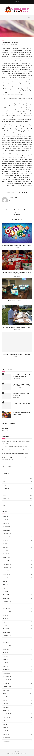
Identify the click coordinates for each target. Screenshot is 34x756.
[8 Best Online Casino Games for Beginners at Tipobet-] (6, 377)
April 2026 (5, 520)
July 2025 (5, 543)
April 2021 (5, 703)
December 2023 (7, 601)
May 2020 (5, 727)
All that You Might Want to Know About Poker (22, 394)
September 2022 (7, 645)
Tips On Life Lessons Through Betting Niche (21, 413)
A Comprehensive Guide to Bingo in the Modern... (17, 245)
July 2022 (5, 652)
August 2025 (6, 540)
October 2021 (6, 683)
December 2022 (7, 635)
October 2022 (6, 642)
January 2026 (6, 530)
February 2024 (6, 598)
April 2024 (5, 591)
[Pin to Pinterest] (24, 192)
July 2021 (5, 693)
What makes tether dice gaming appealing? (12, 449)
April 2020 (5, 731)
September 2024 (7, 574)
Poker (17, 502)
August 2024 (6, 577)
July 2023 (5, 618)
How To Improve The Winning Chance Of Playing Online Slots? (22, 385)
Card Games (17, 488)
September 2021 (7, 686)
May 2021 (5, 700)
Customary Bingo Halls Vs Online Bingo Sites (17, 354)
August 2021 (6, 690)
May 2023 (5, 622)
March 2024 (6, 594)
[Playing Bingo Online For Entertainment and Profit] (17, 260)
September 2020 (7, 717)
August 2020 (6, 720)
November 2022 (7, 639)
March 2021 (6, 707)
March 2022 (6, 666)
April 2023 (5, 625)
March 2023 (6, 628)
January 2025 (6, 560)
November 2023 (7, 605)
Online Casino (17, 498)
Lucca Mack (5, 44)
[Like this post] (19, 192)
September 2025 (7, 537)
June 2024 (5, 584)
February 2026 (6, 526)
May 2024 (5, 588)
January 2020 (6, 741)
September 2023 (7, 611)
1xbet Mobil (5, 428)
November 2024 (7, 567)
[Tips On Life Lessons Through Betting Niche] (6, 415)
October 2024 (6, 571)
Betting (17, 478)
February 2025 (6, 557)
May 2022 (5, 659)
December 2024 (7, 564)
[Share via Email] (26, 192)
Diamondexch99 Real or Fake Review (11, 446)
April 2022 (5, 663)
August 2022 (6, 649)
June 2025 (5, 547)
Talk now (17, 1)
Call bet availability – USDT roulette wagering (13, 453)
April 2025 (5, 550)
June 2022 (5, 656)
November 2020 (7, 714)
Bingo (17, 481)
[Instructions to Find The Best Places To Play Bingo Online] (17, 315)
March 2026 (6, 523)
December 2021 (7, 676)
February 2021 (6, 710)
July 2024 (5, 581)
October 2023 (6, 608)
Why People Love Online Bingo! (17, 301)
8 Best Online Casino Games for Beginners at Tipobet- (22, 375)
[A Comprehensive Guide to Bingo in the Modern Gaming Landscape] (17, 233)
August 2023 (6, 615)
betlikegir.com (5, 430)
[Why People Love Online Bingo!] (17, 288)
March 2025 (6, 554)
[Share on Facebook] (21, 192)
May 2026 (5, 516)
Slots (17, 505)
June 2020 (5, 724)
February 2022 (6, 669)
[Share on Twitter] (22, 192)
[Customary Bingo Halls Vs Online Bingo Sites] (17, 342)
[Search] (32, 17)
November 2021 (7, 680)
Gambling (17, 495)
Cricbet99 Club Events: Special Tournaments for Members (16, 441)
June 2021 (5, 697)
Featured (17, 492)
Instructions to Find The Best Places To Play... (17, 327)
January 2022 (6, 673)
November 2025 (7, 533)
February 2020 (6, 737)
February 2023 (6, 632)
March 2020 (6, 734)
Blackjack (17, 485)
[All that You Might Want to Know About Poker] (6, 396)
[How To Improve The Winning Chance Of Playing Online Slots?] (6, 387)
